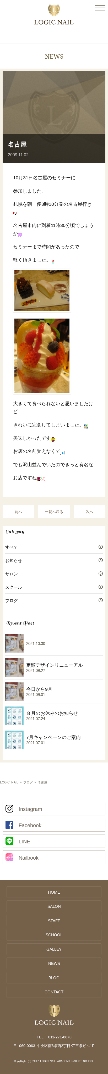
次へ (89, 511)
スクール (13, 587)
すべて (11, 547)
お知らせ (13, 560)
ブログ (11, 600)
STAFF (54, 920)
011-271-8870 (60, 1037)
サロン (11, 573)
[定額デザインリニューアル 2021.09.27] (44, 677)
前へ (18, 511)
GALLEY (54, 949)
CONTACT (54, 992)
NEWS (54, 963)
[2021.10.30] (25, 653)
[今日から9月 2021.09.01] (28, 701)
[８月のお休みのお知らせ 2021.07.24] (41, 726)
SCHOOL (54, 935)
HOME (54, 892)
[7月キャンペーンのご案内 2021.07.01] (43, 750)
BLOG (54, 978)
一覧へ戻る (54, 511)
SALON (54, 906)
